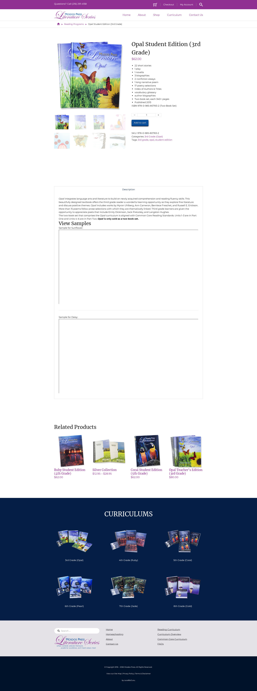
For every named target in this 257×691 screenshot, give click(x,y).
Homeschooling (114, 634)
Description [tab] (128, 189)
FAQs (161, 644)
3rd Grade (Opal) (154, 136)
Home (126, 15)
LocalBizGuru (129, 680)
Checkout (168, 4)
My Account (186, 4)
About (142, 15)
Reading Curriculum (169, 629)
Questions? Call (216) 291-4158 (70, 3)
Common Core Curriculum (172, 639)
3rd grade (143, 139)
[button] (121, 44)
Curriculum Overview (169, 634)
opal (151, 139)
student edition (163, 139)
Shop (156, 15)
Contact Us (196, 15)
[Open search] (201, 4)
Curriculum (174, 15)
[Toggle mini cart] (155, 5)
